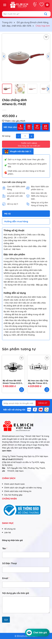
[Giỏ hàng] (47, 4)
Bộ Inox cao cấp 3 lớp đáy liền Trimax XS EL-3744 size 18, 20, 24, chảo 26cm (38, 381)
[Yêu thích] (42, 4)
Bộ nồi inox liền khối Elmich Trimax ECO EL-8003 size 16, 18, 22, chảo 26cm (13, 381)
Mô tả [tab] (7, 213)
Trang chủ (7, 22)
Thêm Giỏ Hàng (29, 143)
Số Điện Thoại (9, 563)
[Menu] (4, 4)
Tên (4, 548)
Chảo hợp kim (43, 25)
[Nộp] (47, 14)
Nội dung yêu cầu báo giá (15, 593)
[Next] (48, 56)
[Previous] (4, 56)
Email (5, 578)
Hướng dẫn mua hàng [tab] (16, 221)
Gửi (6, 619)
